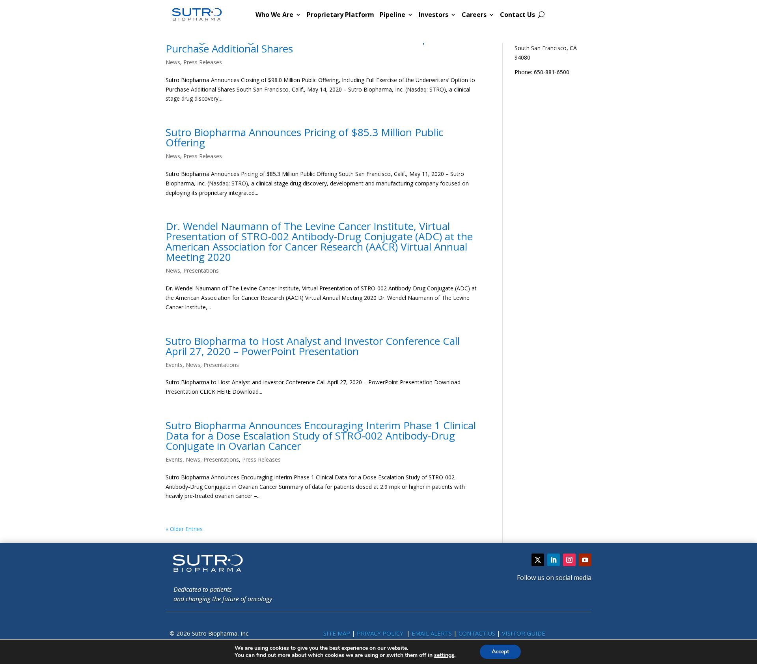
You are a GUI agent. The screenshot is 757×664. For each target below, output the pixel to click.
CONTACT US (478, 633)
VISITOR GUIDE (523, 633)
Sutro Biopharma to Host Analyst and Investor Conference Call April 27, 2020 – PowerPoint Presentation (313, 346)
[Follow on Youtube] (585, 560)
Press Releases (202, 62)
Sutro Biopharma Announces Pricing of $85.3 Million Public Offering (304, 137)
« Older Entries (184, 529)
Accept (500, 651)
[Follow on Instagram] (569, 560)
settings (444, 655)
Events (174, 364)
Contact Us (517, 14)
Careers (474, 14)
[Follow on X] (537, 560)
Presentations (201, 270)
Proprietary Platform (340, 14)
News (173, 62)
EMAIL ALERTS (432, 633)
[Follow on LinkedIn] (553, 560)
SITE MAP (336, 633)
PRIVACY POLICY (381, 633)
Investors (433, 14)
